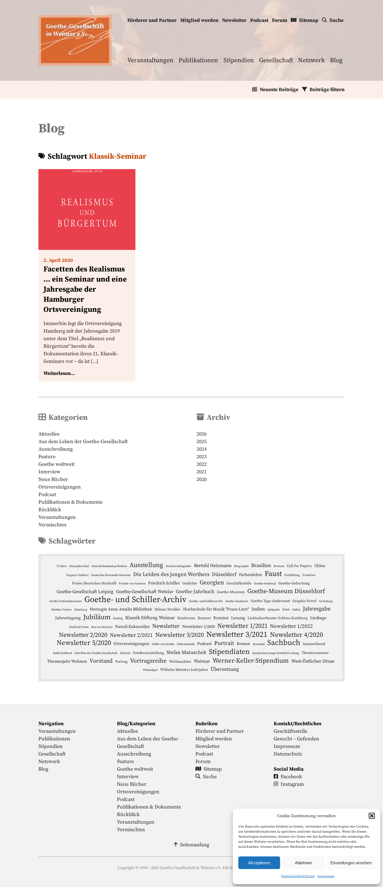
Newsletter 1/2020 (198, 626)
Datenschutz (288, 754)
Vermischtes (52, 525)
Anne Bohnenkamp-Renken (109, 566)
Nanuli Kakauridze (132, 626)
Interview (49, 472)
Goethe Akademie (236, 601)
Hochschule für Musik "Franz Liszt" (216, 609)
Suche (336, 20)
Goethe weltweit (56, 464)
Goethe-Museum (231, 592)
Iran (286, 609)
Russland (259, 644)
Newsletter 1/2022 (291, 626)
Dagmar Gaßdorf (77, 575)
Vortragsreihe (148, 661)
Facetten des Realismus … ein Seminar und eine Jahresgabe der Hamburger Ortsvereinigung (85, 289)
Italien (296, 610)
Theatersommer (315, 653)
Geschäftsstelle (239, 583)
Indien (258, 609)
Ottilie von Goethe (163, 644)
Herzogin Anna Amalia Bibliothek (121, 609)
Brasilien (261, 566)
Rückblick (49, 509)
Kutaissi (221, 618)
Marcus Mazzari (101, 627)
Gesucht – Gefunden (296, 739)
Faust (273, 574)
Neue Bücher (53, 479)
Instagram (292, 784)
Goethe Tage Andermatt (270, 601)
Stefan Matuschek (186, 652)
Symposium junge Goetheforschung (275, 653)
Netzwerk (311, 60)
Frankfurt (309, 575)
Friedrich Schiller (164, 583)
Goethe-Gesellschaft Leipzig (85, 592)
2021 (202, 472)
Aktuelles (48, 434)
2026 (202, 434)
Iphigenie (273, 610)
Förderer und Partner (152, 20)
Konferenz (186, 618)
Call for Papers (299, 566)
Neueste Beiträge (279, 89)
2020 (202, 479)
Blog (336, 60)
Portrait (224, 643)
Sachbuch (283, 643)
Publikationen (198, 60)
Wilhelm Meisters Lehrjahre (184, 669)
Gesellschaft (276, 60)
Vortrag (121, 661)
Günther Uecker (61, 610)
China (319, 565)
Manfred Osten (79, 627)
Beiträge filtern (327, 89)
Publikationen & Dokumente (70, 502)
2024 (202, 449)
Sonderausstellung (148, 653)
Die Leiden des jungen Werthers (171, 574)
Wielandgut (150, 670)
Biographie (241, 566)
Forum (279, 20)
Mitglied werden (199, 20)
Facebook (291, 776)
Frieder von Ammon (132, 584)
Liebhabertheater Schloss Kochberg (278, 618)
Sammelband (314, 644)
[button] (372, 816)
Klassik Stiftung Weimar (150, 618)
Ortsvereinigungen (59, 487)
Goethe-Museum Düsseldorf (286, 591)
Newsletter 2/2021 (131, 635)
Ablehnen (303, 862)
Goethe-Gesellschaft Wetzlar (144, 592)
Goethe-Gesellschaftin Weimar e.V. (75, 30)
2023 (202, 456)
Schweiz (125, 653)
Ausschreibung (55, 449)
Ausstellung (146, 565)
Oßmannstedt (186, 644)
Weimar (202, 661)
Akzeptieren (259, 862)
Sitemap (308, 20)
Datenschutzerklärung (298, 876)
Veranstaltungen (150, 60)
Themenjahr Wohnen (67, 661)
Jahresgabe (317, 608)
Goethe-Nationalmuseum (65, 601)
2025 (202, 441)
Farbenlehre (250, 574)
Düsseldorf (224, 575)
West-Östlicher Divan (312, 661)
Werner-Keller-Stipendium (251, 661)
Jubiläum (96, 617)
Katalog (118, 618)
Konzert (204, 618)
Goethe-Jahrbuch (195, 592)
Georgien (212, 582)
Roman (243, 643)
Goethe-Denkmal (265, 584)
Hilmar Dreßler (167, 609)
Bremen (279, 566)
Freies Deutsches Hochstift (94, 583)
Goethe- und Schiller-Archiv (135, 599)
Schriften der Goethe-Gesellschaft (96, 653)
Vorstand (100, 661)
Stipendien (238, 60)
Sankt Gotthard (62, 653)
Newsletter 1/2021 (242, 626)
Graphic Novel (304, 601)
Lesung (238, 618)
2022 (202, 464)
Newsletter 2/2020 (83, 635)
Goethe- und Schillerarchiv (206, 601)
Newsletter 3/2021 (236, 635)
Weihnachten (180, 661)
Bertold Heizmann (213, 566)
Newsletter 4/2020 (296, 635)
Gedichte (190, 583)
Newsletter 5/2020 (84, 643)
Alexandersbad (79, 566)
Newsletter (234, 20)
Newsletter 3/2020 (179, 635)
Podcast (259, 20)
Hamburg (80, 610)
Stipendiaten (229, 652)
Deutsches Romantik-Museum (111, 575)
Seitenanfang (194, 845)
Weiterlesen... (59, 373)
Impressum (325, 876)
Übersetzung (225, 669)
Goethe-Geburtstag (294, 583)
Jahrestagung (68, 618)
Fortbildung (292, 575)
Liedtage (318, 618)
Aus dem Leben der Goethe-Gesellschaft (83, 441)
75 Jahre (61, 566)
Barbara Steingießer (179, 566)
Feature (47, 456)
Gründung (326, 601)
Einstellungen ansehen (351, 862)
